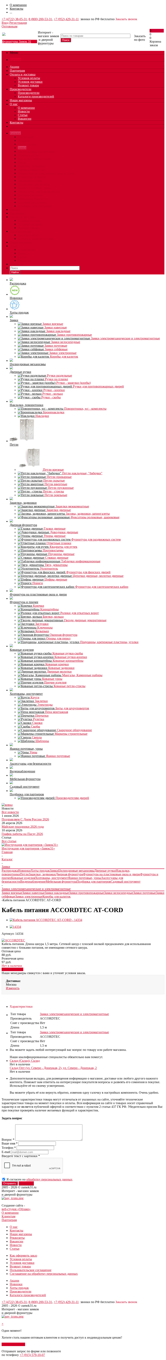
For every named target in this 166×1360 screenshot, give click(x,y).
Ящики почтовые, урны (34, 187)
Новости (24, 111)
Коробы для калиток (57, 896)
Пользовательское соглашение (30, 1270)
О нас (14, 104)
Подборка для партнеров (35, 206)
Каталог (15, 59)
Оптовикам (9, 26)
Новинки (24, 140)
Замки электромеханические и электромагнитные (74, 1014)
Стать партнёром (13, 1344)
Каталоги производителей (36, 96)
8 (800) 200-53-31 (40, 19)
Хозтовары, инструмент (34, 184)
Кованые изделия (30, 180)
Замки (22, 147)
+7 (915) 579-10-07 (32, 1355)
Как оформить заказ (23, 1255)
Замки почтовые (144, 893)
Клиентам (8, 1216)
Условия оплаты (29, 78)
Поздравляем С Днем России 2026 (25, 819)
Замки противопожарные (86, 893)
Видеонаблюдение (30, 195)
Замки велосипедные (118, 893)
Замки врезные (12, 893)
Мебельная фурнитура (33, 198)
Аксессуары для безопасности (38, 191)
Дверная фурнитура (31, 169)
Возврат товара (28, 85)
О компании (26, 107)
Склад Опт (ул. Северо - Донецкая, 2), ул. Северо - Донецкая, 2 (53, 1068)
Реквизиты (17, 1237)
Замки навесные (33, 893)
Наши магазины (21, 100)
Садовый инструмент (33, 202)
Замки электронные (29, 896)
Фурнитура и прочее (32, 177)
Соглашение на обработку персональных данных (44, 1273)
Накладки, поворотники (34, 158)
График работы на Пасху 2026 (22, 834)
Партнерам (17, 70)
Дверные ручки (28, 155)
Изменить (12, 988)
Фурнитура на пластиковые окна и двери (46, 173)
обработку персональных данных (49, 1179)
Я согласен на (39, 1179)
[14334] (15, 926)
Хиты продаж (27, 144)
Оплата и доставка (22, 74)
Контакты (16, 122)
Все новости (10, 812)
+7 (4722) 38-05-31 (14, 19)
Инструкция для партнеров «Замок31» (28, 848)
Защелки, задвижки (31, 166)
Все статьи (9, 841)
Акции (14, 66)
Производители (20, 89)
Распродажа (26, 137)
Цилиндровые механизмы (36, 151)
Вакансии (24, 118)
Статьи (23, 115)
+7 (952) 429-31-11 (66, 19)
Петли (22, 162)
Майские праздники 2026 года (23, 826)
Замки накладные (57, 893)
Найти (15, 272)
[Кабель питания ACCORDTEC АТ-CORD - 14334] (46, 920)
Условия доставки (30, 81)
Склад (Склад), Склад (25, 1060)
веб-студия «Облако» (16, 1209)
